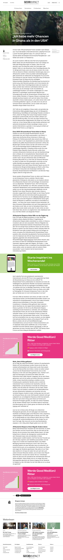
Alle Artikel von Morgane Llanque (21, 512)
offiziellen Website (38, 197)
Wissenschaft (5, 547)
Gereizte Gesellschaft (6, 549)
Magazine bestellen (18, 547)
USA (18, 495)
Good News (12, 2)
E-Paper (27, 551)
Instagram (51, 549)
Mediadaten (40, 552)
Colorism (15, 406)
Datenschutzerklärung (41, 549)
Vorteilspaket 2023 (18, 551)
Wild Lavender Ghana (27, 111)
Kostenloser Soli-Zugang (30, 552)
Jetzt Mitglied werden (35, 354)
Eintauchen (18, 8)
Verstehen (27, 8)
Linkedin (51, 551)
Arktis (4, 548)
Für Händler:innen (17, 552)
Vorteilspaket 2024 (18, 549)
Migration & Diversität (25, 495)
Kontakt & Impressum (41, 551)
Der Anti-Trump (7, 532)
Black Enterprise (28, 239)
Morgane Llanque (6, 52)
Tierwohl (4, 551)
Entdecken (37, 8)
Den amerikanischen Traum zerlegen (23, 532)
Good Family (40, 548)
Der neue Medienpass (30, 547)
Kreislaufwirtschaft (6, 552)
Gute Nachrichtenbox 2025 (19, 548)
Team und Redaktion (41, 547)
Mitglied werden (54, 2)
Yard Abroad (37, 326)
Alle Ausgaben (5, 2)
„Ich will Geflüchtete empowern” (52, 532)
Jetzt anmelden (33, 269)
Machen (46, 8)
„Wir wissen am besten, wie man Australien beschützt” (38, 533)
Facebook (51, 548)
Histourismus (41, 507)
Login (49, 2)
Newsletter (52, 547)
